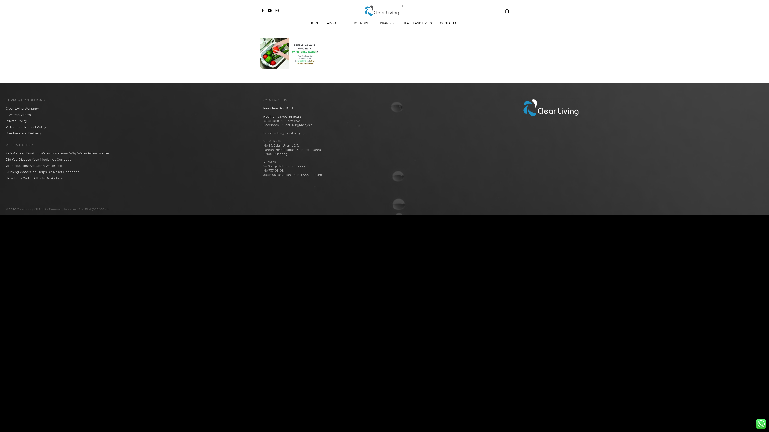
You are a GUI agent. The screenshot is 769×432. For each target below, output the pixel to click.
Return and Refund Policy (26, 127)
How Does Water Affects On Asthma (34, 178)
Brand (385, 23)
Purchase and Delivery (23, 133)
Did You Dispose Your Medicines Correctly (38, 159)
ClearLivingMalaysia (297, 125)
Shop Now (359, 23)
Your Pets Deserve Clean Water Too (34, 166)
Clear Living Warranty (22, 108)
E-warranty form (18, 115)
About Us (335, 23)
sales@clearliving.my (289, 133)
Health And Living (417, 23)
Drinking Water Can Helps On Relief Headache (43, 172)
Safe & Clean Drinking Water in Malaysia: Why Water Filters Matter (57, 153)
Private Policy (16, 121)
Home (314, 23)
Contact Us (449, 23)
